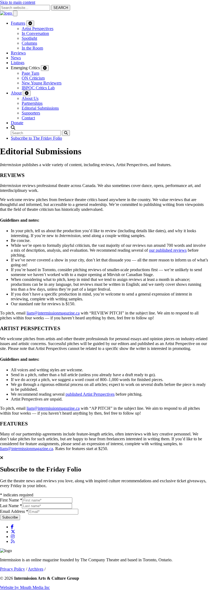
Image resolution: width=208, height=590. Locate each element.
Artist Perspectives (37, 28)
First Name (11, 500)
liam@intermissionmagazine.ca (53, 313)
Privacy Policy (12, 569)
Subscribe (10, 517)
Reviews (18, 53)
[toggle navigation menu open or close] (15, 13)
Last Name (11, 505)
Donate (17, 122)
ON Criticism (33, 78)
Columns (29, 43)
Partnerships (32, 103)
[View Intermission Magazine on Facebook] (12, 527)
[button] (13, 127)
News (16, 57)
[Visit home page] (6, 13)
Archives (35, 569)
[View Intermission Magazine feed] (13, 541)
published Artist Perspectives (90, 394)
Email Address (14, 511)
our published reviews (168, 250)
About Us (30, 98)
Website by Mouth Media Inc (25, 587)
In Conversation (35, 33)
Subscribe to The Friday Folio (36, 138)
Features (18, 23)
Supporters (31, 113)
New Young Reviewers (41, 83)
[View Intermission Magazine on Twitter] (13, 531)
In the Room (32, 48)
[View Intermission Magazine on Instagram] (13, 536)
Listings (17, 62)
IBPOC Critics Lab (38, 88)
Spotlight (29, 38)
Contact (28, 118)
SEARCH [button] (60, 8)
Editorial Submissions (40, 108)
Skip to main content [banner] (17, 2)
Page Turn (30, 73)
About (16, 93)
